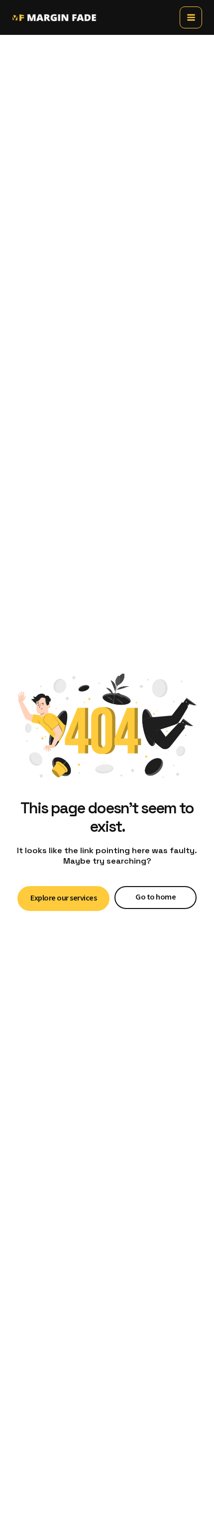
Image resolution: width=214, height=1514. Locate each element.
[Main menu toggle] (191, 17)
